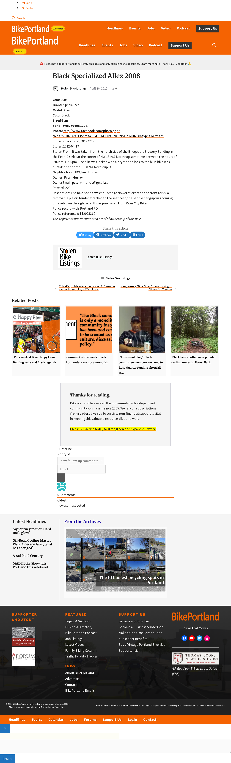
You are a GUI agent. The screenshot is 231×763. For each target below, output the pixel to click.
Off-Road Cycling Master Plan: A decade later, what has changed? (32, 544)
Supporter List (129, 650)
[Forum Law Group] (23, 665)
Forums (90, 719)
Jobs (151, 28)
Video (165, 28)
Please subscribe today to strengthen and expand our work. (113, 429)
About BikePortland (79, 673)
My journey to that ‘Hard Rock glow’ (32, 531)
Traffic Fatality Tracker (81, 656)
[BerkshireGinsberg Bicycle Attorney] (23, 644)
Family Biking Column (81, 650)
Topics (36, 719)
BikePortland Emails (80, 690)
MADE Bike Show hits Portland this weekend (30, 565)
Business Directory (78, 627)
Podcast (183, 28)
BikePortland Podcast (81, 633)
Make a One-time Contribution (140, 633)
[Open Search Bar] (18, 18)
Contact (30, 8)
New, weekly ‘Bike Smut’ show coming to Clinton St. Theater (146, 287)
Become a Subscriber (134, 621)
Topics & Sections (78, 621)
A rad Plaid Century (28, 556)
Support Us (207, 28)
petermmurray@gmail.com (91, 182)
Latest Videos (74, 644)
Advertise (72, 678)
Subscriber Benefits (133, 638)
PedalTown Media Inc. (133, 705)
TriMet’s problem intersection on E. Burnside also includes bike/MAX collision (87, 287)
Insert (7, 758)
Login (28, 2)
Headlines (114, 28)
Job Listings (73, 638)
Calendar (55, 719)
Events (135, 28)
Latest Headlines (29, 521)
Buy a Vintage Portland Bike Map (142, 644)
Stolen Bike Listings (73, 88)
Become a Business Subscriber (141, 627)
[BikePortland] (35, 41)
